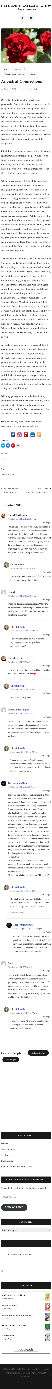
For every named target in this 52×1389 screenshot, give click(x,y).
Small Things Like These (14, 1325)
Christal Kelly (32, 89)
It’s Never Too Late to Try (26, 1243)
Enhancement (7, 1160)
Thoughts (33, 74)
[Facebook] (13, 434)
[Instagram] (19, 434)
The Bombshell (9, 1305)
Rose (10, 963)
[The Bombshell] (47, 1305)
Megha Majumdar (8, 1298)
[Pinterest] (26, 434)
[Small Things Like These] (47, 1325)
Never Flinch (8, 1335)
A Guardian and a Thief (13, 1295)
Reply (48, 522)
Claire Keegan (7, 1329)
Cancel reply (11, 1059)
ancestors (5, 474)
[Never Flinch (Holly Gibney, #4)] (47, 1335)
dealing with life (19, 69)
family (12, 474)
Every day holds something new (16, 1166)
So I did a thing (8, 1149)
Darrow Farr (7, 1309)
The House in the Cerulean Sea (17, 1315)
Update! (5, 1143)
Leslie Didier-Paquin (18, 709)
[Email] (32, 434)
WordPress (25, 1376)
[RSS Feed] (39, 434)
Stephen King (7, 1339)
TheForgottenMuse (17, 783)
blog (5, 69)
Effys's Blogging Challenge (14, 74)
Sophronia (19, 104)
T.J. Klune (6, 1319)
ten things (6, 1155)
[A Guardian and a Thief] (47, 1295)
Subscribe (14, 1207)
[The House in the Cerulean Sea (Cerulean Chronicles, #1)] (47, 1315)
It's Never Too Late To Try (26, 6)
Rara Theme (31, 1372)
